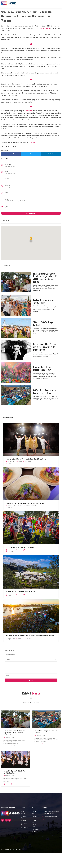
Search (31, 680)
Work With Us (24, 824)
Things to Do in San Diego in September (44, 323)
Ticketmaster (32, 142)
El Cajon (9, 463)
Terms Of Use (35, 821)
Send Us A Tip (24, 817)
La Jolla (9, 595)
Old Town (15, 745)
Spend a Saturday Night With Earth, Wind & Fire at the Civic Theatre (14, 772)
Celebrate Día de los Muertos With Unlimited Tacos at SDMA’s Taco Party (25, 503)
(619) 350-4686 (48, 819)
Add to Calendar (31, 213)
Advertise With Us (24, 812)
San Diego (29, 111)
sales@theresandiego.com (51, 816)
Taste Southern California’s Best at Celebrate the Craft (20, 591)
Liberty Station (10, 551)
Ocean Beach (47, 743)
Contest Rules (34, 812)
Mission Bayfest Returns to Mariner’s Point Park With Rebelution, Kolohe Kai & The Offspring (30, 635)
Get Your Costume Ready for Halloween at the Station (20, 547)
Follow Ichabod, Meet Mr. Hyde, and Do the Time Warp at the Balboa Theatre (45, 347)
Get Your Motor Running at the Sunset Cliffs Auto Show (44, 391)
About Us (25, 820)
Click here (7, 207)
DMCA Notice (34, 825)
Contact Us (25, 827)
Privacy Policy (34, 817)
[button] (31, 240)
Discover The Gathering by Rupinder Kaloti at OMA (43, 368)
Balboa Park (10, 507)
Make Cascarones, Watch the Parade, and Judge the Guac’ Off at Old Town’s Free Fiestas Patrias (45, 277)
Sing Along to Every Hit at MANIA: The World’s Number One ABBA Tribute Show (26, 459)
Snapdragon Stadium (43, 28)
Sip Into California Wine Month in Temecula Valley (45, 301)
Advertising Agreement (35, 830)
